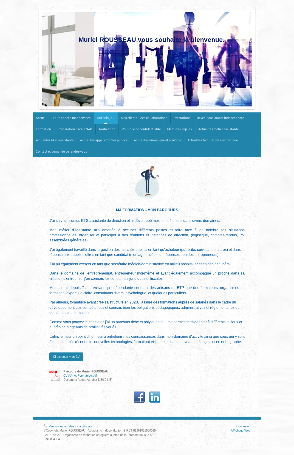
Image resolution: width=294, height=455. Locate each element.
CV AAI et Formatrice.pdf (80, 375)
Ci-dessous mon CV (66, 356)
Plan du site (84, 426)
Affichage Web (240, 430)
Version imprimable (61, 426)
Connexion (243, 426)
